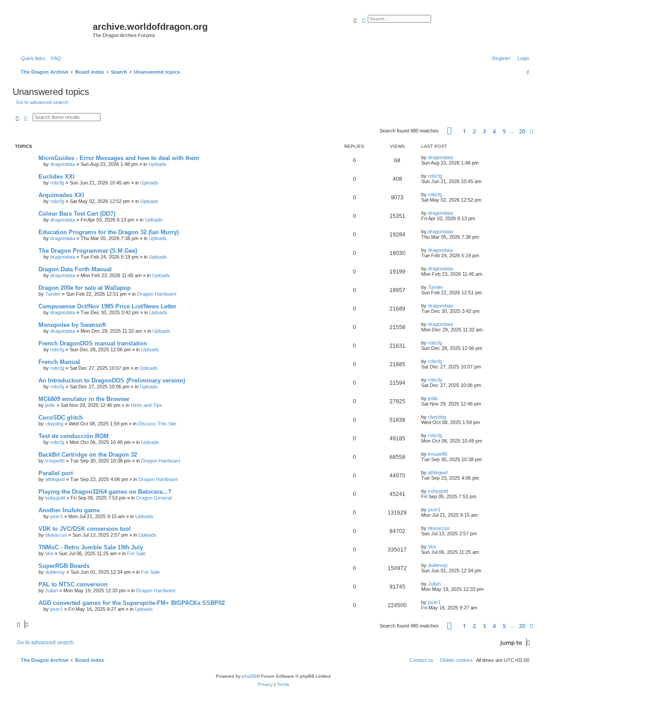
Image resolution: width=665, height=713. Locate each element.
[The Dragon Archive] (54, 29)
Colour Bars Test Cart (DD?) (76, 213)
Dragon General (153, 498)
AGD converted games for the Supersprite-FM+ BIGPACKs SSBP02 (131, 603)
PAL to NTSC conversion (73, 584)
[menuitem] (54, 58)
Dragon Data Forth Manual (75, 269)
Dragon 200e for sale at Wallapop (84, 287)
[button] (449, 131)
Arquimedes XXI (61, 195)
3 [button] (484, 131)
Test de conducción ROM (73, 436)
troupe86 (55, 460)
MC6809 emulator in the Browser (83, 399)
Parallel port (55, 473)
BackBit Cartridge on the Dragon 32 (87, 454)
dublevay (55, 572)
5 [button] (504, 131)
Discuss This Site (157, 423)
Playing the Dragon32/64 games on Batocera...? (104, 491)
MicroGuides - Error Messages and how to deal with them (119, 158)
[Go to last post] (456, 157)
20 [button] (522, 131)
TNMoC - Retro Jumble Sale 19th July (90, 547)
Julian (51, 590)
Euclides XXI (56, 176)
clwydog (54, 423)
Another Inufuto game (69, 510)
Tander (53, 294)
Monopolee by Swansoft (72, 324)
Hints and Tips (146, 405)
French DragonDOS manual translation (92, 343)
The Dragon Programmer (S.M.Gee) (87, 250)
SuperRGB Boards (64, 565)
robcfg (57, 182)
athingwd (55, 479)
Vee (49, 553)
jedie (50, 405)
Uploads (157, 164)
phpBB (249, 676)
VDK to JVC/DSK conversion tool (84, 528)
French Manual (59, 362)
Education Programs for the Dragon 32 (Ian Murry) (108, 232)
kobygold (55, 498)
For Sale (136, 553)
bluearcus (56, 535)
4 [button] (494, 131)
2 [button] (474, 131)
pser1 (56, 516)
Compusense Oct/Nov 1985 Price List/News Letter (107, 306)
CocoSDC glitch (60, 417)
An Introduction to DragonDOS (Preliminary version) (111, 380)
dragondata (62, 164)
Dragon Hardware (156, 294)
